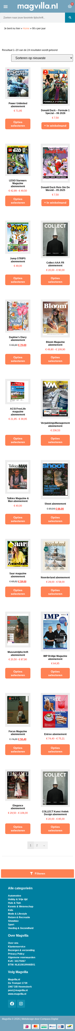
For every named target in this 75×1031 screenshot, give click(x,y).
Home (26, 28)
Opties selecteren (18, 123)
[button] (5, 6)
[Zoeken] (70, 18)
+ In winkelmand (55, 125)
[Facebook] (12, 1004)
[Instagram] (21, 1004)
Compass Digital (49, 1019)
